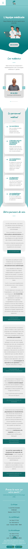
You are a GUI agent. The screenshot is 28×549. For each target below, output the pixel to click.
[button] (3, 2)
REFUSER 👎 (19, 546)
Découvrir (14, 45)
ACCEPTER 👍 (10, 546)
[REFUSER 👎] (26, 543)
